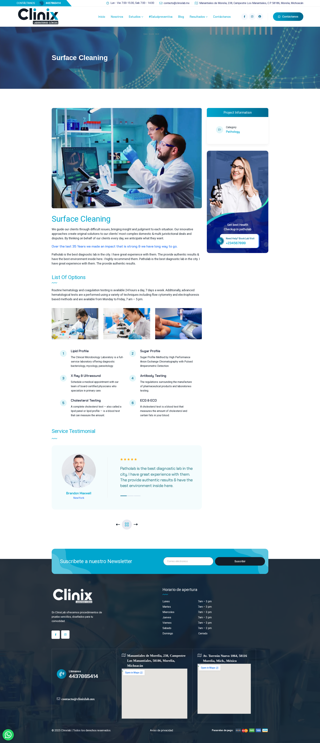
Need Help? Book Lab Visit (240, 238)
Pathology (233, 132)
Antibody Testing (153, 376)
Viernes (167, 622)
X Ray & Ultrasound (86, 376)
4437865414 (53, 3)
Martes (166, 606)
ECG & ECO (148, 400)
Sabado (166, 628)
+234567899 (236, 243)
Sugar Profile (150, 351)
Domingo (167, 633)
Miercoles (168, 612)
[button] (123, 496)
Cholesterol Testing (86, 400)
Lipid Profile (80, 351)
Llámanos (75, 671)
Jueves (166, 617)
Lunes (166, 601)
